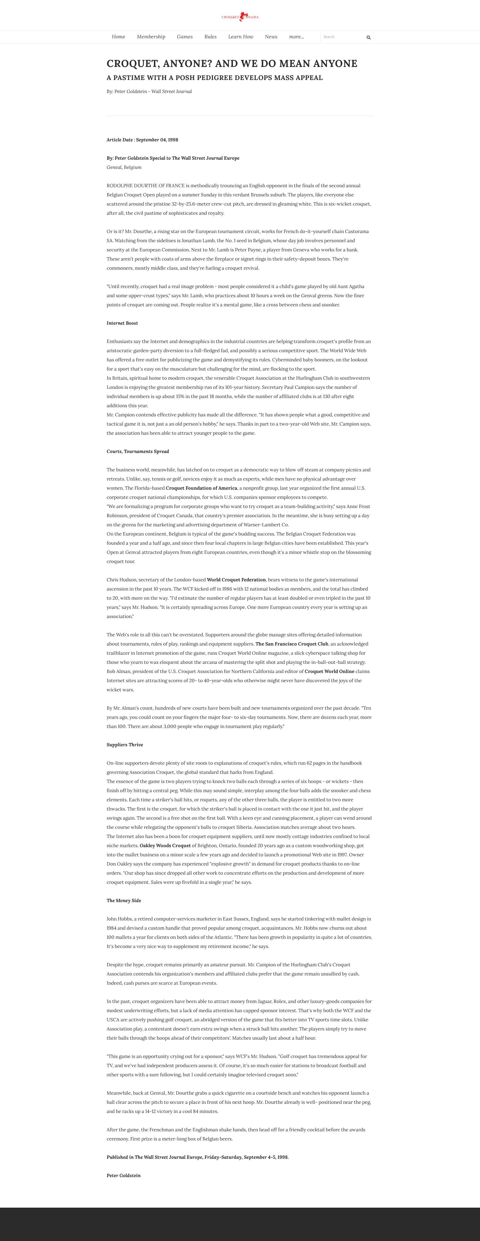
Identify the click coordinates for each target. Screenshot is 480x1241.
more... (296, 36)
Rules (210, 36)
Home (118, 36)
